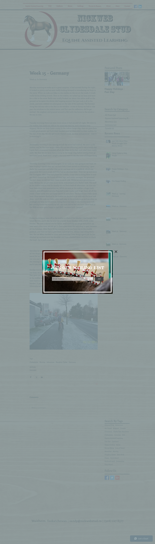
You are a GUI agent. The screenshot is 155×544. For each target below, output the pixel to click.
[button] (116, 251)
